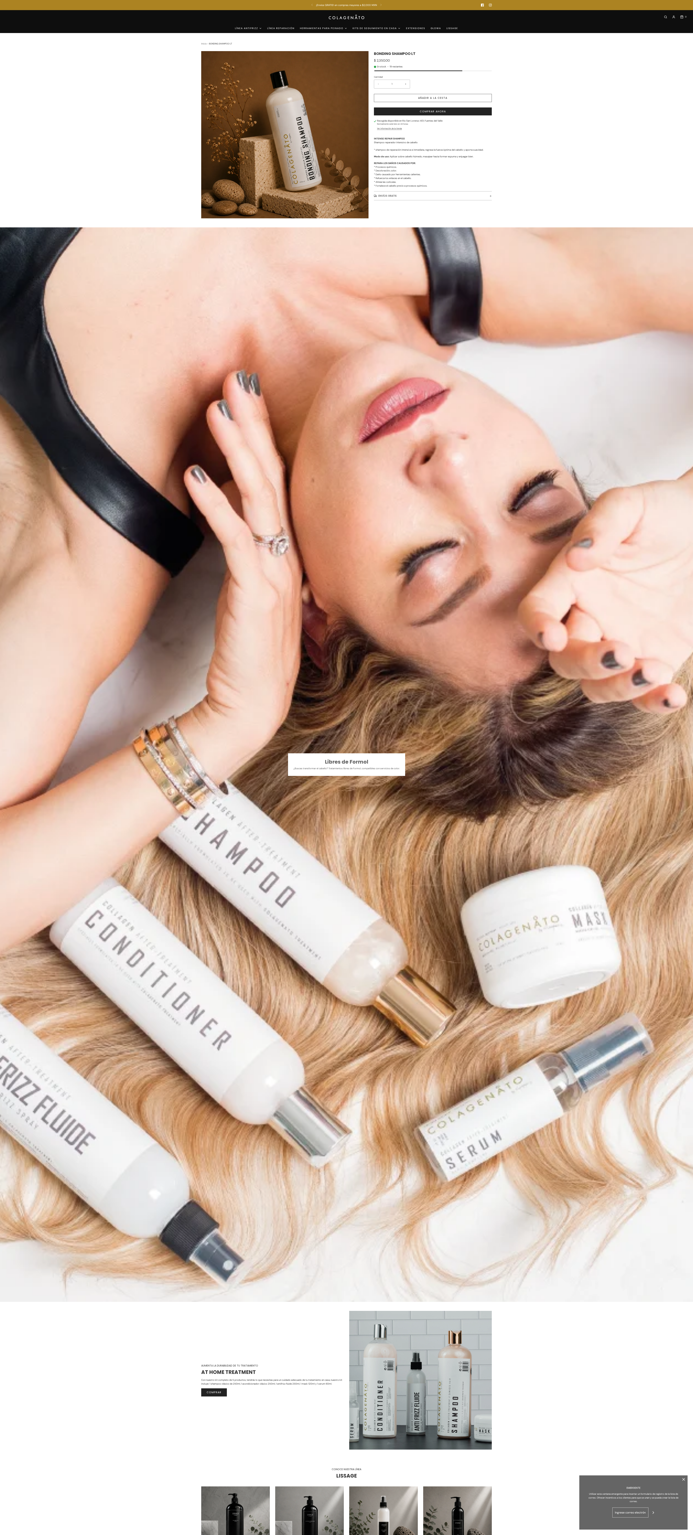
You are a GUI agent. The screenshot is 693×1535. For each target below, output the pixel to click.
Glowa (436, 28)
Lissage (452, 28)
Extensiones (415, 28)
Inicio (204, 43)
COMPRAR (214, 1392)
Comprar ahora (433, 111)
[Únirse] (653, 1512)
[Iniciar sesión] (674, 17)
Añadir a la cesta (432, 98)
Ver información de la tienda (389, 128)
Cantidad (378, 76)
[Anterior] (312, 5)
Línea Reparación (281, 28)
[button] (433, 195)
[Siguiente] (381, 5)
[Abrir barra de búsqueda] (665, 17)
